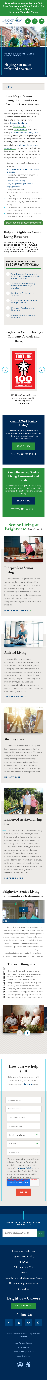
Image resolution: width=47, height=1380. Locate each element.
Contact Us (23, 1289)
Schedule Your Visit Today (23, 12)
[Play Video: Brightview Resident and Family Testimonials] (23, 909)
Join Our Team (23, 1306)
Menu (9, 87)
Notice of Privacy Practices (23, 1352)
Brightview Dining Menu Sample (22, 294)
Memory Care (12, 777)
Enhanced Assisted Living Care (24, 132)
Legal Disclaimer (23, 1356)
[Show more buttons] (42, 921)
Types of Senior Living (23, 1256)
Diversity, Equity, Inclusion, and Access (23, 1278)
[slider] (23, 921)
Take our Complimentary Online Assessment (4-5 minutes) (23, 285)
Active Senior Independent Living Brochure (24, 301)
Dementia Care (20, 129)
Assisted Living (19, 126)
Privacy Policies (25, 1168)
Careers (23, 1273)
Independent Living (18, 123)
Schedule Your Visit (23, 1267)
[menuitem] (35, 21)
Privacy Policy (23, 1347)
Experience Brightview (23, 1251)
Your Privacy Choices (23, 1343)
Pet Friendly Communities (25, 1283)
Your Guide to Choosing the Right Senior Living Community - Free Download (25, 276)
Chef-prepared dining (16, 181)
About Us (23, 1262)
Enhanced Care (13, 878)
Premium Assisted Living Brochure (22, 309)
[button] (41, 21)
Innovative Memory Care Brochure (23, 316)
